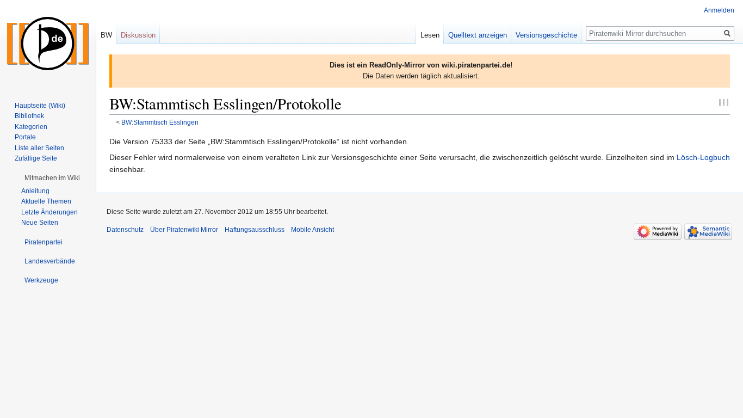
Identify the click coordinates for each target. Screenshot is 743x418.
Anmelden (719, 10)
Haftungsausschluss (254, 229)
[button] (52, 178)
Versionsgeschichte (546, 35)
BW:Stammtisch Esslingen (160, 122)
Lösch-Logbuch (703, 157)
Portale (25, 137)
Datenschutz (125, 229)
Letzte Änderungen (49, 212)
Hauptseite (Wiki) (40, 105)
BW (106, 35)
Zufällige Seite (36, 158)
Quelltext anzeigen (477, 35)
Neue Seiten (39, 222)
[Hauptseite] (47, 43)
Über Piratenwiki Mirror (184, 229)
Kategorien (31, 127)
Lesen (429, 35)
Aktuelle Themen (46, 201)
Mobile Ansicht (312, 229)
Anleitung (35, 191)
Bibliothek (29, 116)
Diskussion (138, 35)
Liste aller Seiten (39, 148)
